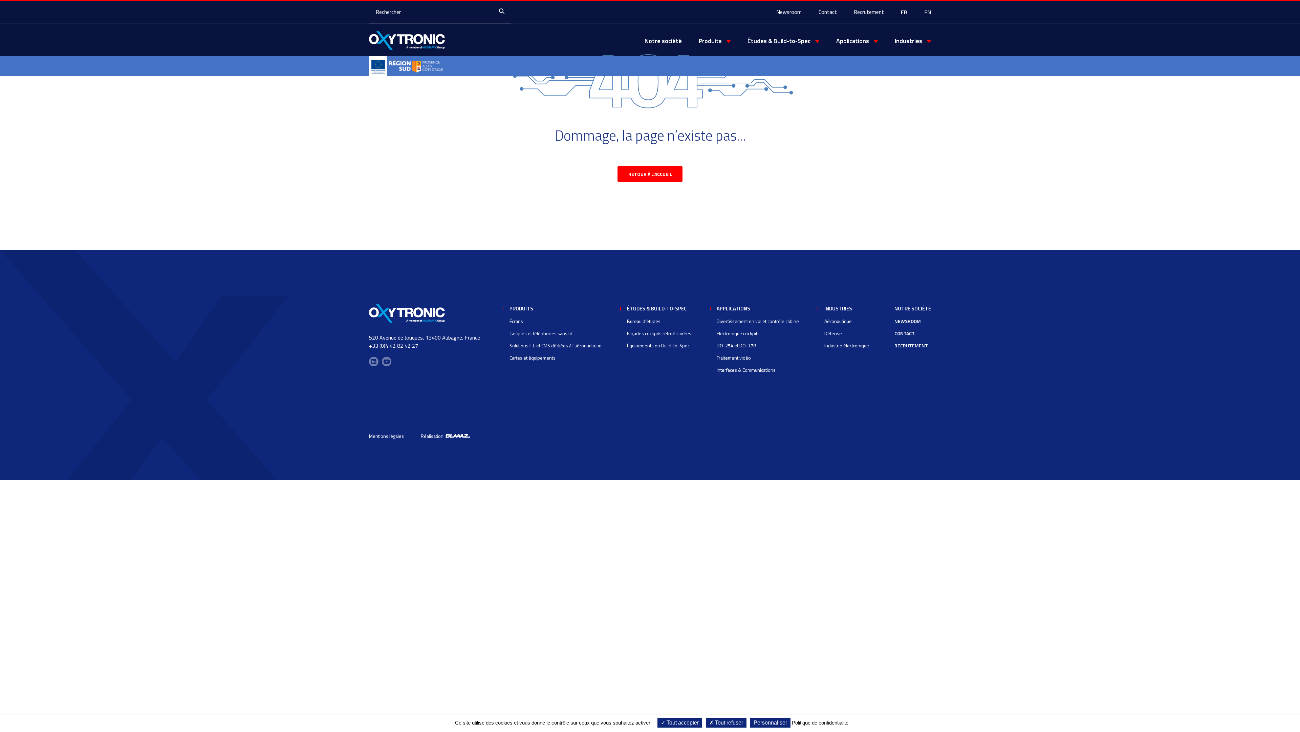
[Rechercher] (503, 12)
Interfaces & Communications (746, 369)
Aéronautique (838, 321)
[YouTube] (386, 361)
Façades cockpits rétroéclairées (659, 333)
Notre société (663, 40)
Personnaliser (770, 723)
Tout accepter (682, 723)
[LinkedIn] (373, 361)
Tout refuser (728, 723)
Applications (733, 308)
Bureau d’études (643, 321)
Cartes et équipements (533, 357)
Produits (521, 308)
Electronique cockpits (738, 333)
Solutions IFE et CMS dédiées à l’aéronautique (556, 345)
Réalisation (433, 436)
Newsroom (789, 12)
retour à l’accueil (650, 174)
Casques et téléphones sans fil (541, 333)
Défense (833, 333)
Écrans (516, 321)
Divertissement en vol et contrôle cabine (758, 321)
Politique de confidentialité (820, 723)
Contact (828, 12)
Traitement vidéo (734, 357)
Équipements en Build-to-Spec (658, 345)
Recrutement (869, 12)
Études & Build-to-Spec (657, 308)
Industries (838, 308)
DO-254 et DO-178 (736, 345)
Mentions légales (386, 436)
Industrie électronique (846, 345)
